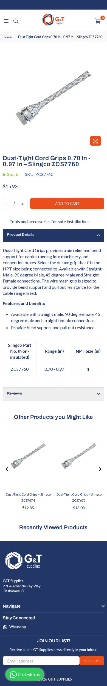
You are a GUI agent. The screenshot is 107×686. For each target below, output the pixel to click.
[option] (53, 97)
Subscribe (92, 661)
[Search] (16, 20)
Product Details (20, 235)
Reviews (14, 393)
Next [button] (100, 469)
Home (7, 37)
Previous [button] (7, 469)
